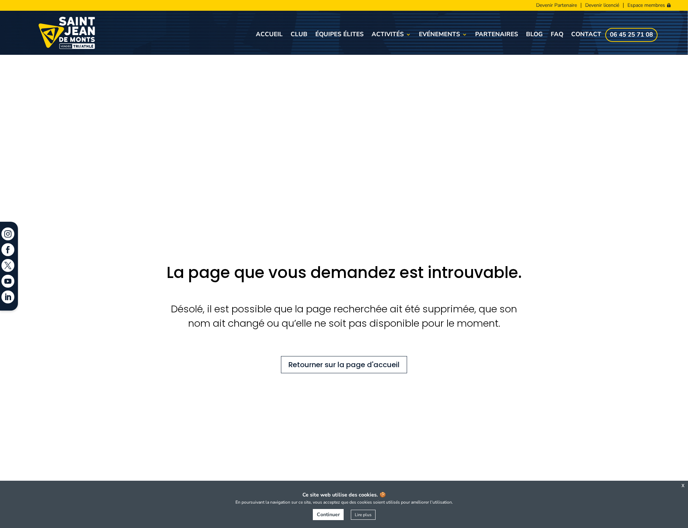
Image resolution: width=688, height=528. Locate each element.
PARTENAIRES (496, 35)
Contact (586, 35)
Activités (388, 35)
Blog (534, 35)
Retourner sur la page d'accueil (344, 365)
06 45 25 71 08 (631, 35)
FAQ (557, 35)
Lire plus (363, 515)
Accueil (269, 35)
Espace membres (646, 5)
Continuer (328, 514)
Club (299, 35)
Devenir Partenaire (556, 5)
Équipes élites (339, 35)
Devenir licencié (602, 5)
